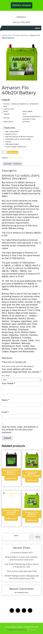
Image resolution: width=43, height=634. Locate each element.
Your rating (6, 376)
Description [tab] (8, 164)
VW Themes (31, 630)
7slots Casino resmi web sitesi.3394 (21, 571)
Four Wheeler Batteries (18, 35)
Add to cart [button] (11, 478)
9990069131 (21, 17)
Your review (8, 383)
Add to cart (12, 152)
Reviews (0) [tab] (17, 164)
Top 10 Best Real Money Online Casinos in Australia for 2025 (21, 565)
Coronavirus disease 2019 (21, 552)
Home (4, 35)
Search (16, 535)
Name (5, 400)
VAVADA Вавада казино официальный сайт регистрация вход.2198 (21, 577)
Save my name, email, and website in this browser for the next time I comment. (20, 429)
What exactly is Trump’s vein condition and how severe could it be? (21, 558)
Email (5, 412)
